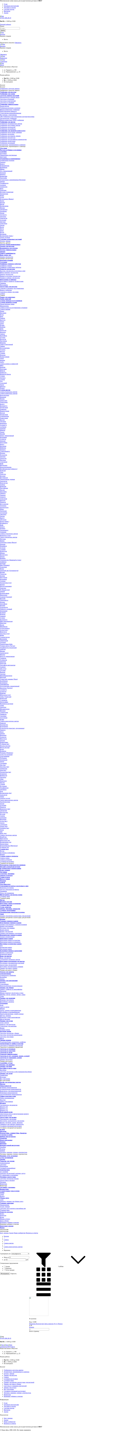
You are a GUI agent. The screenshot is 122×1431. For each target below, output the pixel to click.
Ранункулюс (4, 812)
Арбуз (2, 362)
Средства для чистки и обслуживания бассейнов (16, 1072)
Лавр (1, 472)
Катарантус (3, 406)
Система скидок (9, 9)
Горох (2, 323)
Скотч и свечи (4, 1007)
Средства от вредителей (8, 101)
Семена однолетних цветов (9, 533)
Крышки (3, 982)
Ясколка (2, 614)
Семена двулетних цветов (8, 835)
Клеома (2, 576)
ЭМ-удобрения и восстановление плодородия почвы (17, 116)
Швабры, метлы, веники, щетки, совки (12, 994)
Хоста (2, 229)
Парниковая (4, 1166)
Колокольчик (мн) (6, 793)
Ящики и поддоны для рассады (10, 276)
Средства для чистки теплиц (9, 1178)
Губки (2, 996)
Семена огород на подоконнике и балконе (13, 307)
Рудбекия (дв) (4, 847)
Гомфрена (3, 562)
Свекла (2, 334)
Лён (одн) (3, 669)
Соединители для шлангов (8, 1105)
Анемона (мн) (4, 828)
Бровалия (3, 486)
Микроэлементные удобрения (9, 109)
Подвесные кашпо (6, 947)
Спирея (2, 784)
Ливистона (3, 400)
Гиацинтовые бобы (6, 644)
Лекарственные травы (7, 304)
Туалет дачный (5, 1206)
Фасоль (2, 351)
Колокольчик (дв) (5, 842)
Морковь (3, 343)
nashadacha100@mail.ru (7, 1347)
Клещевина (3, 683)
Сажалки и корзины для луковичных (12, 288)
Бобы (1, 329)
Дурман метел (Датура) (7, 646)
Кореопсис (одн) (5, 535)
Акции (6, 13)
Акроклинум (4, 653)
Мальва (2, 208)
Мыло (2, 1038)
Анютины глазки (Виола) (8, 542)
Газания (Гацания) (6, 597)
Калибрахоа (4, 681)
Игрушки (3, 1077)
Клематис (3, 751)
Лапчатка (3, 216)
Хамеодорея (4, 418)
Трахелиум (3, 481)
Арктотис (3, 707)
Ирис (1, 188)
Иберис (2, 553)
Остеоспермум (5, 628)
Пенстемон (3, 442)
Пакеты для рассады (6, 274)
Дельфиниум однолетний (8, 647)
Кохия (2, 625)
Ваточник (3, 819)
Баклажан (3, 313)
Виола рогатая (4, 747)
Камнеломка (4, 742)
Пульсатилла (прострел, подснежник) (12, 728)
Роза (1, 791)
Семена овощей (5, 309)
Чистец (2, 782)
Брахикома (3, 639)
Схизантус (3, 689)
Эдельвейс (3, 763)
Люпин (2, 181)
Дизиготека (4, 402)
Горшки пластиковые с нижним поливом (13, 924)
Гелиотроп (3, 567)
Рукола (2, 388)
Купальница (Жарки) (7, 199)
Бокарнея (3, 397)
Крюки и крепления (6, 952)
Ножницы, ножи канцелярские (10, 1017)
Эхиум (2, 823)
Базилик (2, 367)
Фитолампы (4, 285)
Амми (2, 705)
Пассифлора (4, 488)
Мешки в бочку (5, 1219)
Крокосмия (3, 176)
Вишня (2, 854)
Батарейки (3, 977)
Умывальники (4, 1205)
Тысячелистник (5, 802)
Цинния (2, 544)
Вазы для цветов (5, 958)
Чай (1, 831)
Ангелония (3, 718)
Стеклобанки (4, 984)
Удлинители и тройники (8, 975)
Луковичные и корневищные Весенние (13, 180)
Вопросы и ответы (32, 1233)
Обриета (3, 493)
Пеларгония (4, 407)
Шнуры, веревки (5, 1015)
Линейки (3, 1147)
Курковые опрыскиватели (8, 1087)
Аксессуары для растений (8, 965)
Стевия (2, 376)
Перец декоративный (7, 435)
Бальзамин (3, 437)
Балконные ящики (6, 954)
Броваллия (3, 698)
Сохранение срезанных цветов (10, 959)
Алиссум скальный (6, 754)
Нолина (2, 453)
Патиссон (3, 330)
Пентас (2, 556)
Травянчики (4, 1075)
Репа (1, 316)
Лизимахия (3, 760)
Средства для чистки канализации (11, 1035)
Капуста (2, 320)
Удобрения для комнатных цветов (11, 123)
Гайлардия (3, 810)
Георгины (3, 190)
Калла (2, 227)
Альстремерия (4, 756)
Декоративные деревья (7, 479)
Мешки (2, 1008)
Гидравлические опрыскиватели (10, 1089)
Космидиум (4, 555)
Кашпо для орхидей (6, 931)
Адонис (2, 618)
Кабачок (2, 327)
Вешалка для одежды (7, 1000)
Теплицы (3, 1182)
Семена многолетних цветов (9, 721)
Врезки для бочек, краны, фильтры (11, 1122)
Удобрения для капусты (7, 137)
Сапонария (3, 824)
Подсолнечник (5, 348)
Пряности (3, 372)
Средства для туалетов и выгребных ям (13, 1208)
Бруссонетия (4, 504)
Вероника (3, 735)
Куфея (2, 719)
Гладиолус (3, 215)
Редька (2, 325)
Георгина (3, 588)
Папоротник (4, 194)
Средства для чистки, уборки (9, 1033)
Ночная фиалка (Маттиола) (9, 845)
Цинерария (3, 611)
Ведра (2, 1217)
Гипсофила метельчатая (7, 665)
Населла (2, 500)
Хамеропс (3, 409)
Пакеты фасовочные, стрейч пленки (12, 1014)
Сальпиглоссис (5, 637)
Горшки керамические (7, 937)
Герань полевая (5, 237)
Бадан (2, 749)
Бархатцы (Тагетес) (6, 688)
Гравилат (3, 723)
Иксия (2, 204)
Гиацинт (3, 162)
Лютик (2, 225)
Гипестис (3, 474)
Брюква (2, 360)
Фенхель (3, 332)
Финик (2, 399)
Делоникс (3, 505)
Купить (31, 1327)
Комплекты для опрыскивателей (10, 1091)
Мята (1, 365)
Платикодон (4, 725)
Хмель (2, 761)
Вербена (2, 558)
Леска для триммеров (7, 893)
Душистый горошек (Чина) (9, 679)
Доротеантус (4, 600)
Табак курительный (6, 344)
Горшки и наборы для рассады (10, 278)
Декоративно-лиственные (8, 155)
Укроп (2, 385)
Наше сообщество (20, 1233)
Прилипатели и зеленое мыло (9, 97)
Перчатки (3, 991)
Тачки (2, 1194)
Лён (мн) (3, 765)
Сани (1, 1199)
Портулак (3, 663)
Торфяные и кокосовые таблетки (10, 267)
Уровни (2, 1150)
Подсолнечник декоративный (9, 686)
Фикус (2, 444)
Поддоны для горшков (7, 928)
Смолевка (3, 716)
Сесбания (3, 427)
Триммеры (3, 891)
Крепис (2, 584)
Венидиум (3, 632)
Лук (1, 381)
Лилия (2, 213)
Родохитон (3, 455)
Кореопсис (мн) (5, 809)
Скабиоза (3, 658)
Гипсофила (3, 604)
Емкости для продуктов (7, 1024)
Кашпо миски (4, 930)
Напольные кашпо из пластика (10, 940)
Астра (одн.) (4, 630)
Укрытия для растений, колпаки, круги (12, 1173)
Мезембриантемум (6, 675)
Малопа (2, 654)
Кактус (2, 518)
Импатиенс (3, 595)
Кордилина (3, 465)
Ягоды (2, 851)
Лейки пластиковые (6, 1101)
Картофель (3, 335)
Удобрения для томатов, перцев (10, 136)
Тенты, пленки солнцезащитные (10, 1010)
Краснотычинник (5, 467)
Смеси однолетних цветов (8, 537)
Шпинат (2, 386)
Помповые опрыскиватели (8, 1093)
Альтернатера (4, 416)
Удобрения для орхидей (7, 127)
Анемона (3, 185)
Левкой (2, 591)
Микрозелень (4, 306)
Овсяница (3, 789)
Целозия (2, 563)
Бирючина (3, 423)
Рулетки (2, 1149)
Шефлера (3, 448)
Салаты (2, 379)
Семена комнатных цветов (8, 393)
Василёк (2, 598)
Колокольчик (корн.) (6, 236)
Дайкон (2, 346)
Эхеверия (3, 532)
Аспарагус (3, 425)
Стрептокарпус (5, 451)
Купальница (4, 726)
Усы (1, 945)
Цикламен (3, 491)
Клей (1, 1005)
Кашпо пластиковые (6, 926)
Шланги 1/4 (4, 1110)
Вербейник (3, 167)
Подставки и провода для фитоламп (11, 281)
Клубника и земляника (7, 853)
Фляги (2, 1213)
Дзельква (3, 421)
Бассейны (3, 1070)
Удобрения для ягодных (7, 141)
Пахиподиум (4, 507)
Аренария (3, 817)
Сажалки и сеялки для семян (9, 292)
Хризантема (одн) (6, 583)
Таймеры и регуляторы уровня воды (12, 1124)
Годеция (2, 548)
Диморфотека (4, 684)
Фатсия (2, 413)
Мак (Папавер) (5, 565)
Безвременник (4, 165)
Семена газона (4, 858)
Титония (3, 642)
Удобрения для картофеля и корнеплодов (13, 139)
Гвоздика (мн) (4, 767)
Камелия (3, 470)
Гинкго (2, 527)
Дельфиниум (4, 183)
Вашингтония (4, 411)
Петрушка (3, 369)
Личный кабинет (5, 24)
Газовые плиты (5, 1029)
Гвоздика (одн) (5, 633)
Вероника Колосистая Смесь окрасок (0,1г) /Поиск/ (46, 1324)
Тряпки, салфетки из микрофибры (11, 989)
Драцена (3, 495)
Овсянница (3, 209)
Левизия (2, 441)
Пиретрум (3, 781)
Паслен (2, 490)
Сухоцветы (3, 700)
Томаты (2, 318)
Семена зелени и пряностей (9, 364)
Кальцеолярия (4, 593)
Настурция (3, 577)
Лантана (2, 456)
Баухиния (3, 446)
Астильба (3, 220)
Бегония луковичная (6, 192)
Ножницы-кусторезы (7, 888)
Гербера (2, 485)
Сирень (2, 816)
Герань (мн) (4, 826)
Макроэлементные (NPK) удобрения (12, 120)
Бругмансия (4, 477)
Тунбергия (3, 660)
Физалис (3, 355)
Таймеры (3, 283)
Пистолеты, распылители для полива (12, 1121)
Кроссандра (4, 483)
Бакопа (2, 541)
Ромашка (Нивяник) (6, 753)
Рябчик (2, 169)
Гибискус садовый (6, 609)
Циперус (3, 449)
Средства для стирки (7, 1037)
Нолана (2, 602)
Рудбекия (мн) (4, 744)
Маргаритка (4, 838)
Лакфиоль (3, 714)
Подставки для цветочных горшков (11, 966)
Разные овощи (4, 357)
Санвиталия (4, 712)
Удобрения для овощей (7, 143)
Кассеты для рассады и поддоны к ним (12, 271)
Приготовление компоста (8, 111)
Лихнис (2, 740)
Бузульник (3, 786)
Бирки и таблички (6, 290)
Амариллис (3, 187)
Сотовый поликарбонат (7, 1168)
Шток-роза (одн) (5, 695)
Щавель (2, 371)
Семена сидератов (6, 859)
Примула (3, 502)
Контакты (7, 11)
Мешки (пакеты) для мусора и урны (11, 993)
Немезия (3, 693)
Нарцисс (3, 174)
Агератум (3, 691)
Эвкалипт (3, 514)
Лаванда (2, 730)
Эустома (3, 670)
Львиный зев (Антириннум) (9, 570)
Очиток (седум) (5, 798)
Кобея (2, 635)
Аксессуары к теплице (7, 1180)
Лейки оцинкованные (7, 1098)
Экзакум (3, 497)
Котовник (3, 234)
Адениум (3, 439)
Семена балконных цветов (8, 392)
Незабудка (3, 837)
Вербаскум (3, 775)
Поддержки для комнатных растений (12, 963)
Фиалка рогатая (5, 746)
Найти (3, 30)
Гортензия (3, 511)
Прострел (3, 770)
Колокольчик (4, 206)
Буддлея (2, 814)
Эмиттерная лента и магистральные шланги (14, 1114)
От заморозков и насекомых (9, 1175)
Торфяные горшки (6, 265)
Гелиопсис (3, 774)
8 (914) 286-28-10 (5, 18)
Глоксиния (3, 499)
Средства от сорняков (7, 102)
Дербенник (3, 768)
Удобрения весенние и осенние (10, 108)
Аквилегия (3, 218)
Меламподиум (4, 709)
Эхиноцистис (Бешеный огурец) (10, 560)
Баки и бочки (4, 1221)
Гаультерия (3, 513)
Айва (1, 779)
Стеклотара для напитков (8, 1026)
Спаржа (2, 353)
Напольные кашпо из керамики (10, 942)
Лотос (2, 830)
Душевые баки (5, 1210)
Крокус (2, 164)
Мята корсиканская (6, 621)
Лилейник (3, 211)
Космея (2, 572)
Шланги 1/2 (4, 1108)
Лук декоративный (6, 171)
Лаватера (3, 661)
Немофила (3, 546)
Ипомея (2, 605)
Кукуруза (3, 339)
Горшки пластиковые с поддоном (11, 933)
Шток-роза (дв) (5, 840)
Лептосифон (4, 702)
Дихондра (3, 574)
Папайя (2, 434)
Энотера (2, 674)
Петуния (3, 539)
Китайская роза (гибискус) (8, 469)
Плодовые (3, 153)
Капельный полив (6, 1115)
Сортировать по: (5, 1254)
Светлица (3, 1164)
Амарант (3, 616)
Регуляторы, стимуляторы (8, 115)
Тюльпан (3, 173)
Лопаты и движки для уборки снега (11, 1201)
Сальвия (2, 549)
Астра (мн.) (3, 821)
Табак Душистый (5, 697)
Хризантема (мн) (5, 772)
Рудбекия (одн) (5, 590)
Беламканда (4, 523)
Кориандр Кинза (5, 374)
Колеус (2, 404)
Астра (2, 197)
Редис (2, 315)
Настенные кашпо (6, 949)
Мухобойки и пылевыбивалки (10, 1012)
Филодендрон (4, 395)
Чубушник (3, 758)
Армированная (5, 1163)
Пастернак (3, 341)
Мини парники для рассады (9, 272)
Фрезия (2, 202)
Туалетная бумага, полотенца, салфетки (13, 1042)
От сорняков (4, 1171)
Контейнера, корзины (7, 1001)
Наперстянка (4, 844)
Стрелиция (3, 462)
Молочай (3, 677)
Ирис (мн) (3, 833)
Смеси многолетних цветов (9, 800)
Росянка (2, 528)
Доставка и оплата (10, 7)
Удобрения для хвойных (8, 129)
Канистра (3, 1215)
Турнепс (2, 349)
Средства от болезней (7, 99)
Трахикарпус (4, 530)
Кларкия (3, 612)
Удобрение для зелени (7, 134)
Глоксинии (3, 223)
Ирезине (3, 711)
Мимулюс (3, 623)
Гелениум (3, 737)
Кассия (2, 420)
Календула (3, 551)
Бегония (2, 476)
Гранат (2, 432)
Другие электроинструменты (9, 889)
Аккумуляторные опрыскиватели (11, 1094)
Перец (2, 311)
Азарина (3, 667)
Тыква (2, 321)
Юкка (2, 509)
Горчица (2, 378)
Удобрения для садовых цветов (10, 125)
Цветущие (3, 157)
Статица (2, 581)
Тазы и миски (4, 1022)
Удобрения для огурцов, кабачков (11, 132)
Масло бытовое (5, 1019)
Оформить (18, 42)
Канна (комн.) (4, 521)
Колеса (2, 1196)
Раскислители (4, 106)
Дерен (2, 796)
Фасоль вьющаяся (6, 586)
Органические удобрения (8, 118)
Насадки (3, 1100)
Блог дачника (4, 1233)
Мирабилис (4, 626)
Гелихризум (4, 607)
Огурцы (2, 337)
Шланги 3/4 (4, 1107)
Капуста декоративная (7, 656)
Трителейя (3, 178)
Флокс (2, 195)
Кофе (1, 463)
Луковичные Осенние (7, 160)
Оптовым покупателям (11, 6)
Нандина (3, 460)
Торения (2, 428)
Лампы (2, 979)
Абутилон (3, 519)
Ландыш (3, 222)
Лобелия (3, 649)
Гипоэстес (3, 458)
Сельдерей (3, 383)
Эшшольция (4, 640)
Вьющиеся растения (6, 703)
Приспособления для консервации (11, 986)
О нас (6, 4)
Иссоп (2, 232)
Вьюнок (2, 672)
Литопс (2, 516)
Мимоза (2, 430)
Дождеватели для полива (8, 1119)
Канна (2, 201)
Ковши (2, 1028)
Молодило (3, 739)
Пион (2, 230)
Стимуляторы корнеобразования (10, 113)
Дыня (2, 358)
